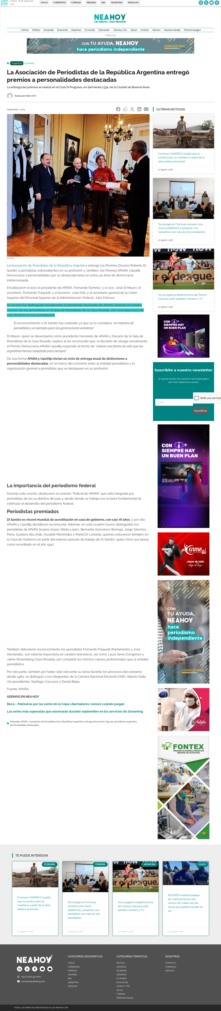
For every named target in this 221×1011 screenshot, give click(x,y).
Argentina (17, 63)
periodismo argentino (125, 721)
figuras (109, 721)
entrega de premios (94, 721)
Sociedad (29, 63)
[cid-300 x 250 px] (183, 356)
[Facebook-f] (217, 2)
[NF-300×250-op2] (183, 730)
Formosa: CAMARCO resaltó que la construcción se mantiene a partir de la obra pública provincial (181, 157)
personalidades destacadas (24, 725)
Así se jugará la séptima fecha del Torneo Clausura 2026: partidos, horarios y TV (135, 906)
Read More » (24, 913)
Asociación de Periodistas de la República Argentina (56, 721)
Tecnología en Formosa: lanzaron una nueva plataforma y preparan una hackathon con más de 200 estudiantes (181, 228)
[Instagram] (201, 2)
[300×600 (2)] (183, 682)
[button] (118, 109)
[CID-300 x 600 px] (183, 527)
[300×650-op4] (183, 838)
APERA (24, 721)
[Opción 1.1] (110, 52)
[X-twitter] (206, 2)
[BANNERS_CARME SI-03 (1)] (183, 574)
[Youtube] (211, 2)
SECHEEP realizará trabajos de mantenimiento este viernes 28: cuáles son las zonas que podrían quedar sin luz (185, 903)
